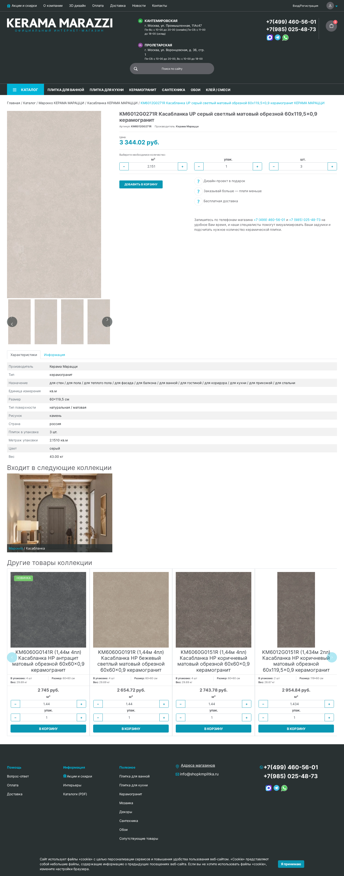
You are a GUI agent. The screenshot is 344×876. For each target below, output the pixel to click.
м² (153, 159)
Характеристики (24, 355)
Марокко (16, 548)
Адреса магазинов (198, 765)
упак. (228, 159)
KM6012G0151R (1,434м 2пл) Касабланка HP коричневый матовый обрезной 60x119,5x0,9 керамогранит (296, 661)
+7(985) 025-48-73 (291, 29)
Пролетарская (158, 45)
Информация (54, 355)
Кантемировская (161, 21)
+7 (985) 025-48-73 (305, 220)
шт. (303, 159)
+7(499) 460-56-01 (291, 22)
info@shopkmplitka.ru (199, 774)
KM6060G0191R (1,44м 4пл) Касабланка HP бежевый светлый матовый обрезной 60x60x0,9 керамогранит (131, 661)
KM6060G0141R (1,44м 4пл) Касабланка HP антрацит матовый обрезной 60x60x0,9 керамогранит (48, 661)
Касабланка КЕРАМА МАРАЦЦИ (112, 103)
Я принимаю (291, 864)
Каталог (29, 103)
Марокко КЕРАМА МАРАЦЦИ (61, 103)
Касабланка (35, 548)
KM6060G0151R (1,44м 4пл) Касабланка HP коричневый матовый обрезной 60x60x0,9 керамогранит (213, 661)
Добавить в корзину (140, 184)
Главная (13, 103)
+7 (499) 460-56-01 (269, 220)
